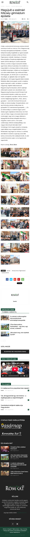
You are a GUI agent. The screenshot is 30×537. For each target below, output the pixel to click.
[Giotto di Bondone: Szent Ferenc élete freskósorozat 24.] (5, 473)
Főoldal (2, 6)
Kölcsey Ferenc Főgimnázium (19, 270)
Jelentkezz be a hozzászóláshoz (15, 351)
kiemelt (8, 270)
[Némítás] (24, 376)
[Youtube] (17, 524)
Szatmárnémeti (5, 272)
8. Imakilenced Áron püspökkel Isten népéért (15, 388)
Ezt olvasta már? (7, 443)
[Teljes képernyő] (27, 376)
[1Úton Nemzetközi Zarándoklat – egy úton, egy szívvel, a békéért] (5, 327)
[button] (27, 2)
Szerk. (6, 19)
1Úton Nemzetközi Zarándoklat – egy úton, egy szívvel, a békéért (19, 326)
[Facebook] (12, 524)
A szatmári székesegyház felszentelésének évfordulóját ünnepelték (18, 318)
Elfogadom (15, 534)
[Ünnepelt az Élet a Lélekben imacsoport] (5, 449)
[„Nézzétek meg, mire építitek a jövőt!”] (5, 334)
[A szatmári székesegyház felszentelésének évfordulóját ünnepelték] (5, 318)
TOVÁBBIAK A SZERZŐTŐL (9, 312)
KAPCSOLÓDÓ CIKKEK (8, 309)
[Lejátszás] (3, 376)
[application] (15, 369)
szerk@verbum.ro (21, 512)
